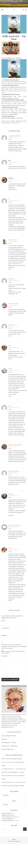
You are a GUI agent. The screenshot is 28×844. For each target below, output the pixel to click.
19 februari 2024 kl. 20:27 (13, 326)
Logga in (14, 839)
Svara (9, 139)
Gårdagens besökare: (7, 815)
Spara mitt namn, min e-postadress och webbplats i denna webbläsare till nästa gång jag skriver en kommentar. (14, 646)
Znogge (10, 494)
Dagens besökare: (6, 813)
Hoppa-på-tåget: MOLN (7, 749)
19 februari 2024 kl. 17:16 (13, 137)
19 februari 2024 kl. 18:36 (13, 241)
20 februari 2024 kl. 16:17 (13, 472)
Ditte (10, 548)
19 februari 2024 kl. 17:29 (13, 162)
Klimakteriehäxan (13, 471)
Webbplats (4, 635)
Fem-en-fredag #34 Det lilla (8, 735)
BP (9, 199)
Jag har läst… (4, 739)
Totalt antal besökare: (7, 817)
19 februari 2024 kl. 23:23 (13, 407)
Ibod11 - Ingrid (12, 240)
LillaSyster (11, 324)
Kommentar (4, 656)
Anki (9, 345)
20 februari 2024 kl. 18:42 (13, 495)
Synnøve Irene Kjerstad (15, 444)
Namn (3, 620)
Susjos (10, 368)
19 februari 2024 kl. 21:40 (13, 370)
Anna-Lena (11, 279)
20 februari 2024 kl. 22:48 (13, 549)
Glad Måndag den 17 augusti (8, 742)
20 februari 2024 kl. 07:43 (13, 446)
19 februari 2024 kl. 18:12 (13, 200)
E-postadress (5, 628)
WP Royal (17, 841)
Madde (3, 758)
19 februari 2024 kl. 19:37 (13, 280)
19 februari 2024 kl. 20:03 (13, 305)
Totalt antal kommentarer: (8, 820)
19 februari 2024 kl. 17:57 (13, 179)
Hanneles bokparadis (14, 136)
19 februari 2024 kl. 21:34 (13, 347)
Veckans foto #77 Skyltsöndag (9, 746)
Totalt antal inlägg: (6, 818)
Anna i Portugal (13, 303)
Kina (9, 405)
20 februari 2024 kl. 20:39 (13, 526)
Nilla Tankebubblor (14, 525)
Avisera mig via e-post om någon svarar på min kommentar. (12, 652)
